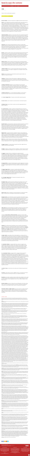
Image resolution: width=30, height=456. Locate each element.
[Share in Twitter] (8, 441)
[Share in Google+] (6, 441)
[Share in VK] (3, 441)
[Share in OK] (5, 441)
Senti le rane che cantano (11, 2)
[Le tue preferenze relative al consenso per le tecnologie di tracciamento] (29, 455)
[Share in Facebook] (2, 441)
